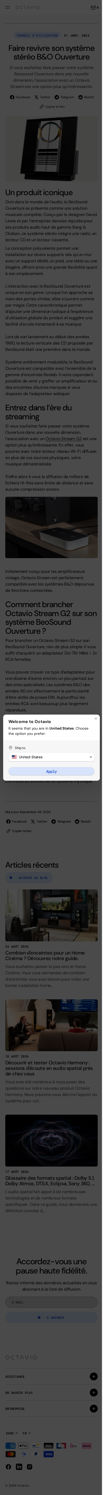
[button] (49, 757)
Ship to (20, 748)
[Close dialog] (92, 718)
